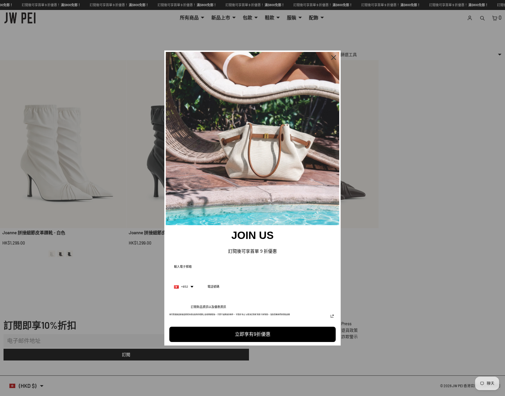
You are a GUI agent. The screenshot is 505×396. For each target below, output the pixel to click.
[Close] (334, 57)
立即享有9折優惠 (252, 334)
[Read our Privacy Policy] (332, 316)
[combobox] (183, 286)
